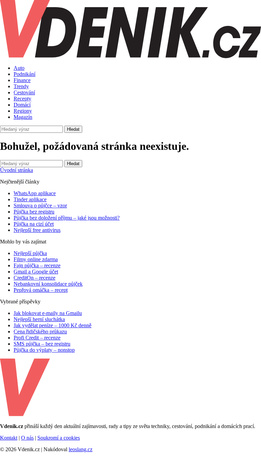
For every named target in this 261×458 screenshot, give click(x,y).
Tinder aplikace (30, 199)
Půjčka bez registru (34, 212)
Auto (19, 68)
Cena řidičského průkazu (40, 331)
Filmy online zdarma (36, 259)
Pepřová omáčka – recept (41, 290)
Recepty (22, 98)
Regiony (23, 111)
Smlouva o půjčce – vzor (40, 205)
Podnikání (24, 74)
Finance (22, 80)
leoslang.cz (80, 449)
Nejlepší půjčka (30, 253)
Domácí (22, 105)
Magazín (23, 117)
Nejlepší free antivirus (37, 230)
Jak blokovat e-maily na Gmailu (48, 313)
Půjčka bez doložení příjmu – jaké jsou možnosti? (67, 218)
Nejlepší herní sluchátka (39, 319)
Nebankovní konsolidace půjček (48, 284)
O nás (27, 438)
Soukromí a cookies (58, 438)
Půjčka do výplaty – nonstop (44, 350)
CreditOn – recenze (34, 278)
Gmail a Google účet (36, 271)
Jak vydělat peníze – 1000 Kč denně (52, 325)
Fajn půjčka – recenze (37, 265)
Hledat (73, 129)
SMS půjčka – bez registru (42, 344)
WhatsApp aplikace (35, 193)
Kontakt (8, 438)
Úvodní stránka (16, 170)
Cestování (24, 92)
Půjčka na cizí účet (34, 224)
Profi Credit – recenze (37, 338)
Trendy (21, 86)
